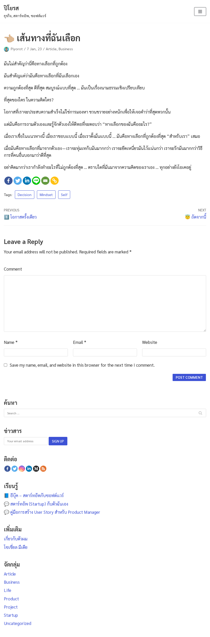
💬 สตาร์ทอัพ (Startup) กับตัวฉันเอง (36, 504)
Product (11, 598)
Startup (11, 615)
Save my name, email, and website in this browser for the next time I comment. (82, 365)
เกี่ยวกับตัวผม (15, 538)
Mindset (46, 194)
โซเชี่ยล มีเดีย (15, 547)
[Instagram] (22, 469)
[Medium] (36, 469)
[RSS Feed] (43, 469)
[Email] (45, 181)
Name (11, 342)
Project (11, 607)
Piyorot (17, 48)
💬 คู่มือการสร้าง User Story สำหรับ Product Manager (52, 512)
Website (149, 342)
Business (66, 48)
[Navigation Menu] (200, 11)
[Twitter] (18, 181)
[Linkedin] (27, 181)
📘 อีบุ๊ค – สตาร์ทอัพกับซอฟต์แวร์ (34, 495)
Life (7, 590)
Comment (13, 269)
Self (64, 194)
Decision (25, 194)
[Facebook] (8, 181)
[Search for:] (105, 412)
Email (79, 342)
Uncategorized (17, 623)
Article (51, 48)
